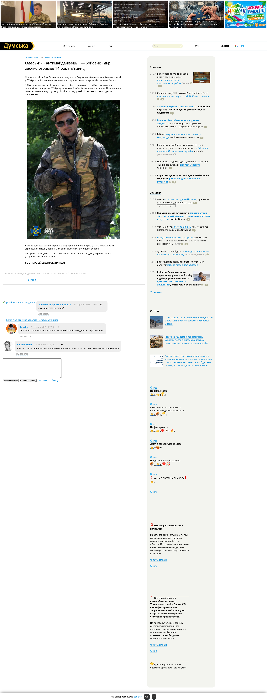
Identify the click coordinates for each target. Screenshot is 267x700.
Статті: (155, 311)
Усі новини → (157, 292)
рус (197, 45)
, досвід (177, 219)
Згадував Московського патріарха (175, 237)
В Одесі (161, 134)
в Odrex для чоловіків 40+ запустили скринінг (182, 150)
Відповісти (43, 313)
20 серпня (155, 192)
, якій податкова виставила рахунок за (182, 228)
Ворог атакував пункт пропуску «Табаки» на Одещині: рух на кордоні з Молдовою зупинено (83, 25)
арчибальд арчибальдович (54, 304)
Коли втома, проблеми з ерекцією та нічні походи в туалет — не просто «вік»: (180, 147)
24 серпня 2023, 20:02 (46, 344)
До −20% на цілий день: (170, 251)
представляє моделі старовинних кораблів (169, 81)
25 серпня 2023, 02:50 (42, 327)
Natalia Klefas (24, 344)
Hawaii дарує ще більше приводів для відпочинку (183, 253)
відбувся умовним (190, 164)
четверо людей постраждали (182, 264)
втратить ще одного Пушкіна (180, 199)
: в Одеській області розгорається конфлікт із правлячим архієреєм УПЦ (182, 240)
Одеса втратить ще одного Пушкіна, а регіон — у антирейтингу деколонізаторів (134, 25)
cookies (138, 696)
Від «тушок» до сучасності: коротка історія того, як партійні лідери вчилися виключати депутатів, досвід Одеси (193, 24)
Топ (109, 46)
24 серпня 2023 (31, 57)
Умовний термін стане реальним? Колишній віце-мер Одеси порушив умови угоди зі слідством (27, 25)
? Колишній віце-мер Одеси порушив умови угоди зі (183, 109)
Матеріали (69, 46)
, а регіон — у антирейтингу (183, 201)
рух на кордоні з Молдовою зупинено (179, 180)
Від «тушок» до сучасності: (173, 212)
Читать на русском (52, 57)
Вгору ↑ (56, 380)
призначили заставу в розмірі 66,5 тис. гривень (183, 96)
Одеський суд (164, 226)
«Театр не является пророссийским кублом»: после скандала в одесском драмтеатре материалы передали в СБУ (186, 340)
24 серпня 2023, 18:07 (85, 304)
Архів (91, 46)
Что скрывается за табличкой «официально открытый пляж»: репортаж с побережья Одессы (189, 320)
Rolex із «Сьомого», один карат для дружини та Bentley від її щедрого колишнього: (174, 275)
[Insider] (11, 333)
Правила (44, 380)
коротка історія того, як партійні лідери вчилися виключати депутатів (183, 216)
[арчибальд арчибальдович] (19, 302)
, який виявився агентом (184, 137)
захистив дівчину (181, 226)
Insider (24, 327)
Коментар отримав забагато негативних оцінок (32, 319)
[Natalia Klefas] (8, 350)
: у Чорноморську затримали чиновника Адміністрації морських (180, 125)
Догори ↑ (33, 279)
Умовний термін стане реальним (176, 106)
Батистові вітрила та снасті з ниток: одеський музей (172, 75)
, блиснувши (185, 284)
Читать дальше (158, 559)
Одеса (160, 199)
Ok (146, 696)
